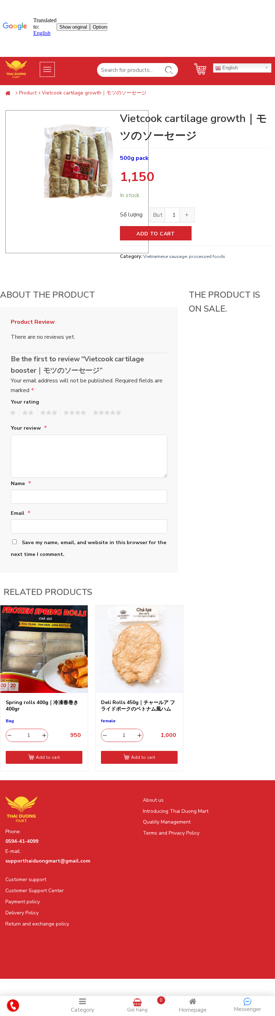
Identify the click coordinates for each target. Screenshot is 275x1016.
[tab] (35, 322)
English (229, 67)
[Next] (183, 690)
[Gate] (9, 93)
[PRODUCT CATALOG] (49, 69)
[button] (57, 69)
